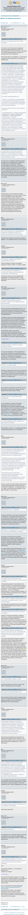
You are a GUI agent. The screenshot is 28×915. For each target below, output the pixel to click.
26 (18, 906)
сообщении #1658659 (12, 342)
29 (20, 906)
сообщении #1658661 (14, 447)
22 (13, 906)
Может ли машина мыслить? (11, 18)
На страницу (3, 906)
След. (23, 906)
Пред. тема (3, 26)
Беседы (10, 909)
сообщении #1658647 (14, 148)
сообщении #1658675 (10, 856)
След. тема (8, 26)
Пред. (7, 906)
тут (23, 539)
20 (11, 906)
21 (12, 906)
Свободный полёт (15, 909)
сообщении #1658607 (11, 719)
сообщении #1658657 (10, 298)
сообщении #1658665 (12, 676)
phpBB (9, 914)
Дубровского (8, 413)
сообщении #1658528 (14, 609)
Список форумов (4, 909)
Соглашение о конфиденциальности (11, 912)
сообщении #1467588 (9, 63)
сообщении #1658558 (14, 576)
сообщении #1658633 (12, 39)
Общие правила (21, 912)
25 (17, 906)
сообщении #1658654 (14, 229)
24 (16, 906)
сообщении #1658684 (12, 827)
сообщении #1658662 (10, 507)
